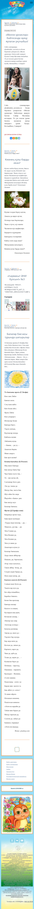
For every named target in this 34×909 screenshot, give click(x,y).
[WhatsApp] (16, 138)
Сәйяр (8, 769)
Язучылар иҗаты (9, 152)
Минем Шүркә (10, 774)
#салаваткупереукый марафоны (16, 776)
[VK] (17, 842)
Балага (13, 150)
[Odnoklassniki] (12, 842)
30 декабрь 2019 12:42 (10, 30)
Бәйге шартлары (11, 762)
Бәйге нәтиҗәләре (12, 764)
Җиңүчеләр (9, 767)
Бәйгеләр (14, 22)
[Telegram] (19, 138)
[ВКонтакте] (11, 138)
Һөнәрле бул (10, 771)
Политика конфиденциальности (19, 896)
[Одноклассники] (14, 138)
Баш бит (6, 22)
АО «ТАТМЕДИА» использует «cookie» (16, 890)
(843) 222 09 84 (28, 901)
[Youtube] (22, 842)
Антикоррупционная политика (14, 895)
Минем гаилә (10, 779)
